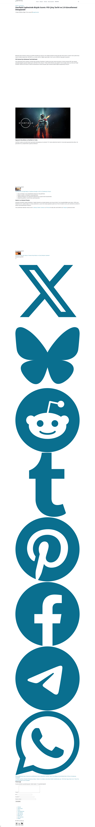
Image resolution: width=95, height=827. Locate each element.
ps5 (47, 776)
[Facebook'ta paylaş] (47, 645)
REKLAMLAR (20, 814)
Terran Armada (71, 776)
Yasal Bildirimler (21, 811)
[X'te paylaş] (47, 322)
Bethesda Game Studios (24, 776)
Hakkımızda (20, 808)
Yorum (17, 792)
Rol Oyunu (21, 5)
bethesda (17, 776)
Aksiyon (41, 1)
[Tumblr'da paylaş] (47, 516)
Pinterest (48, 207)
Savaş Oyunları (51, 1)
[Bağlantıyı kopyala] (15, 258)
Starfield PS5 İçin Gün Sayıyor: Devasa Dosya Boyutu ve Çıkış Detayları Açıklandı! (32, 255)
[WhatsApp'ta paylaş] (47, 774)
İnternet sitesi (18, 799)
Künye (19, 810)
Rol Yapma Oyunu (51, 776)
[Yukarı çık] (0, 826)
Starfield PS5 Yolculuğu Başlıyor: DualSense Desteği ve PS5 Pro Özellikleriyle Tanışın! (33, 191)
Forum (37, 1)
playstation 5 (43, 776)
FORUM (19, 807)
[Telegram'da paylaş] (47, 710)
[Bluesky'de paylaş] (47, 387)
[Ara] (78, 2)
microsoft (31, 776)
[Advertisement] (47, 33)
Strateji (45, 1)
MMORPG (57, 1)
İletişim (19, 818)
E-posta (17, 796)
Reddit (38, 207)
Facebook (43, 207)
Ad (16, 794)
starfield (61, 776)
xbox (19, 777)
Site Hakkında (20, 817)
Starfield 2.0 (65, 776)
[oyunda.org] (19, 2)
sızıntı (58, 776)
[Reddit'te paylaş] (47, 451)
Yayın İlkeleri (20, 812)
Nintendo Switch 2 (37, 776)
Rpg (56, 776)
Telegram (65, 207)
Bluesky (35, 207)
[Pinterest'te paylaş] (47, 581)
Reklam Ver (20, 815)
